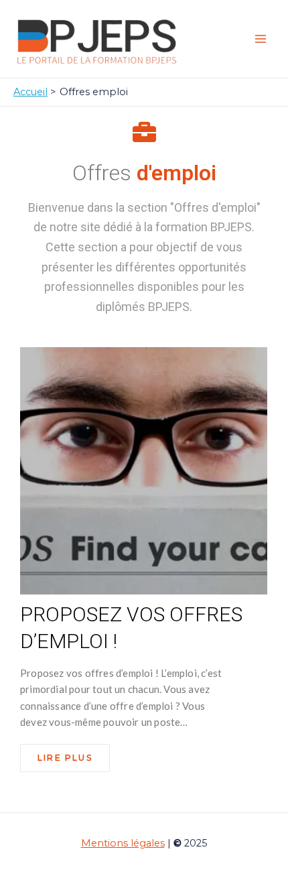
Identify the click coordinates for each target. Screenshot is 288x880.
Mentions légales (123, 843)
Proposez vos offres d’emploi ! (131, 628)
